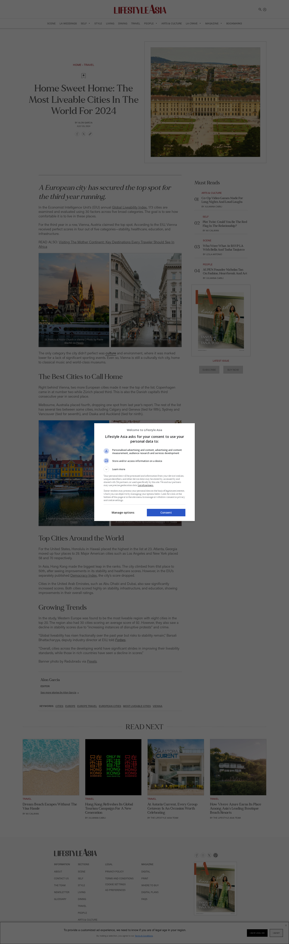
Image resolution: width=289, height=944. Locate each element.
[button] (144, 469)
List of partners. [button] (146, 485)
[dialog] (144, 472)
